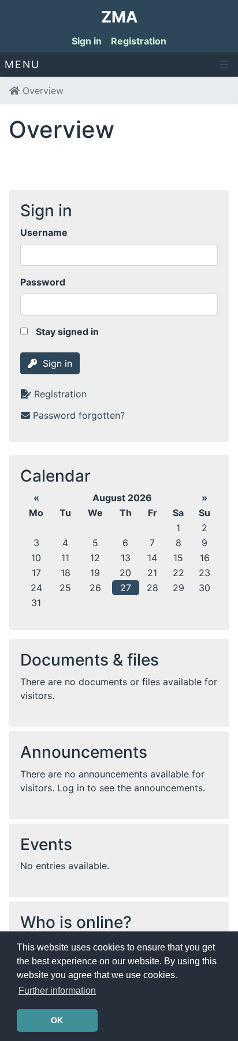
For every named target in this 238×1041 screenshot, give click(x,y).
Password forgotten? (79, 415)
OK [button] (57, 1020)
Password (42, 282)
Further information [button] (57, 990)
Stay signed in (66, 331)
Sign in (87, 41)
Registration (138, 41)
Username (44, 232)
